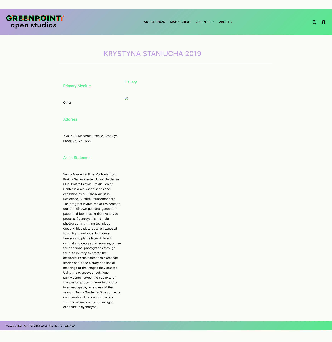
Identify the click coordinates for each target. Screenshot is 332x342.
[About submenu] (231, 22)
